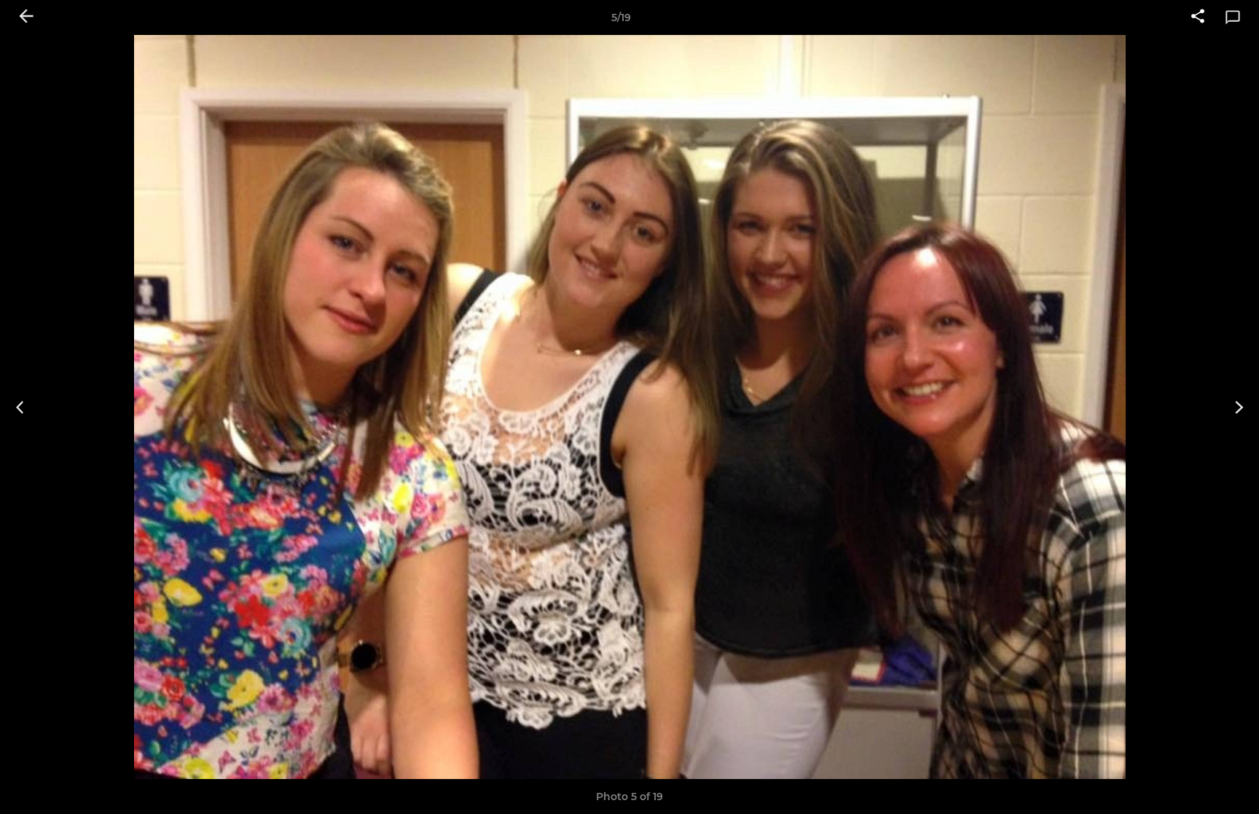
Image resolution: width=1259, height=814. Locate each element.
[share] (1198, 17)
